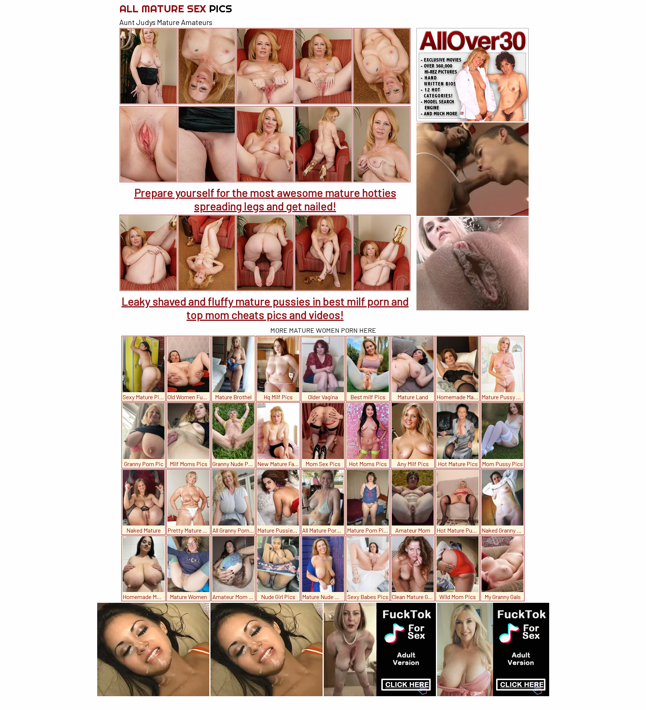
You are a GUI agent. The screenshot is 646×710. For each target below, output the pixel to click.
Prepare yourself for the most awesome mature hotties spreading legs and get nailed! (265, 199)
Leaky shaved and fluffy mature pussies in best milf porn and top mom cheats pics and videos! (265, 307)
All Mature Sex (175, 8)
